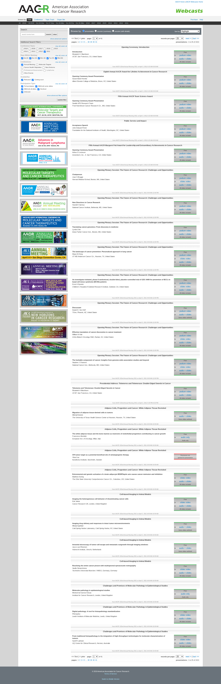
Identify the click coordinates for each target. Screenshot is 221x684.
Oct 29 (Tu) (70, 23)
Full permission (29, 86)
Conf (38, 19)
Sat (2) (26, 58)
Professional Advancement (33, 70)
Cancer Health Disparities (32, 67)
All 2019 (31, 23)
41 (96, 42)
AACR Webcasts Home (194, 2)
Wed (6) (60, 58)
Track (50, 19)
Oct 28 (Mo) (60, 23)
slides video (185, 181)
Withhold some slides (45, 86)
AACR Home (180, 2)
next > (188, 38)
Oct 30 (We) (80, 23)
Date (29, 19)
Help (201, 19)
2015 (104, 23)
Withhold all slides (30, 89)
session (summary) (104, 31)
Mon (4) (43, 58)
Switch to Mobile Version (110, 679)
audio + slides (185, 59)
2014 (110, 23)
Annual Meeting (29, 64)
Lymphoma (50, 70)
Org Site (61, 19)
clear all (57, 46)
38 (88, 42)
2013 (115, 23)
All (19, 23)
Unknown (27, 92)
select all (64, 46)
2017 (93, 23)
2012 (121, 23)
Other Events (28, 73)
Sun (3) (34, 58)
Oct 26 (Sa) (40, 23)
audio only (185, 437)
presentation (89, 31)
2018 (88, 23)
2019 (26, 48)
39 (91, 42)
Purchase (194, 19)
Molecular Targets (45, 64)
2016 (99, 23)
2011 (126, 23)
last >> (196, 38)
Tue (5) (51, 58)
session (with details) (122, 31)
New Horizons (50, 67)
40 (94, 42)
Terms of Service (110, 674)
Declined (43, 89)
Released (27, 79)
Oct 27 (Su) (50, 23)
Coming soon (39, 79)
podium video (185, 55)
